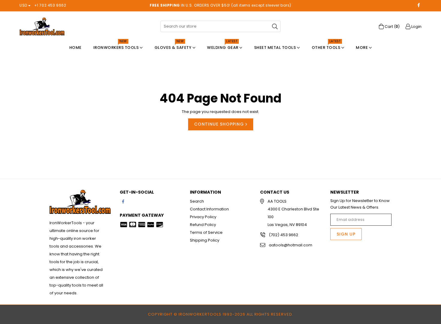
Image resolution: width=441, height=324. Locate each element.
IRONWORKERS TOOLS (116, 46)
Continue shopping (219, 124)
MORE (362, 47)
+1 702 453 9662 (50, 5)
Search (197, 201)
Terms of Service (206, 232)
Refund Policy (203, 224)
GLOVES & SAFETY (173, 46)
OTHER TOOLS (326, 46)
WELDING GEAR (223, 46)
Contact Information (209, 209)
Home (75, 47)
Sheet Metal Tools (275, 47)
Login (416, 26)
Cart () (392, 26)
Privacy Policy (203, 217)
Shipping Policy (204, 240)
